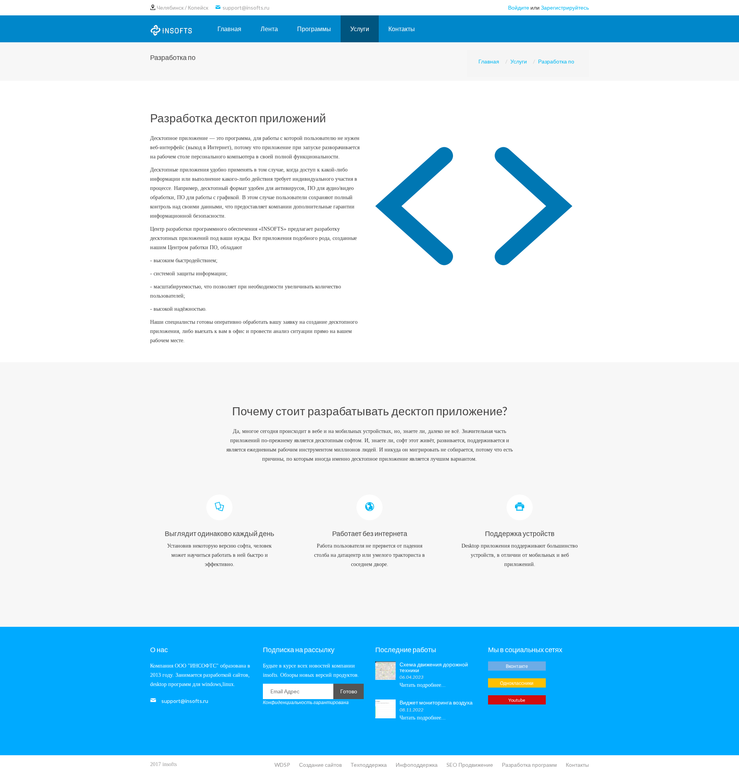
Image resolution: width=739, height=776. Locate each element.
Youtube (516, 700)
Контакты (401, 28)
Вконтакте (517, 666)
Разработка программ (529, 764)
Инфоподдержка (417, 764)
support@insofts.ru (184, 701)
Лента (269, 28)
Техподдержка (369, 764)
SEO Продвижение (469, 764)
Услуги (359, 28)
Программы (314, 28)
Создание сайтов (320, 764)
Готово (348, 691)
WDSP (282, 764)
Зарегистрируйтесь (565, 7)
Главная (229, 28)
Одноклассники (516, 683)
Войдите (518, 7)
